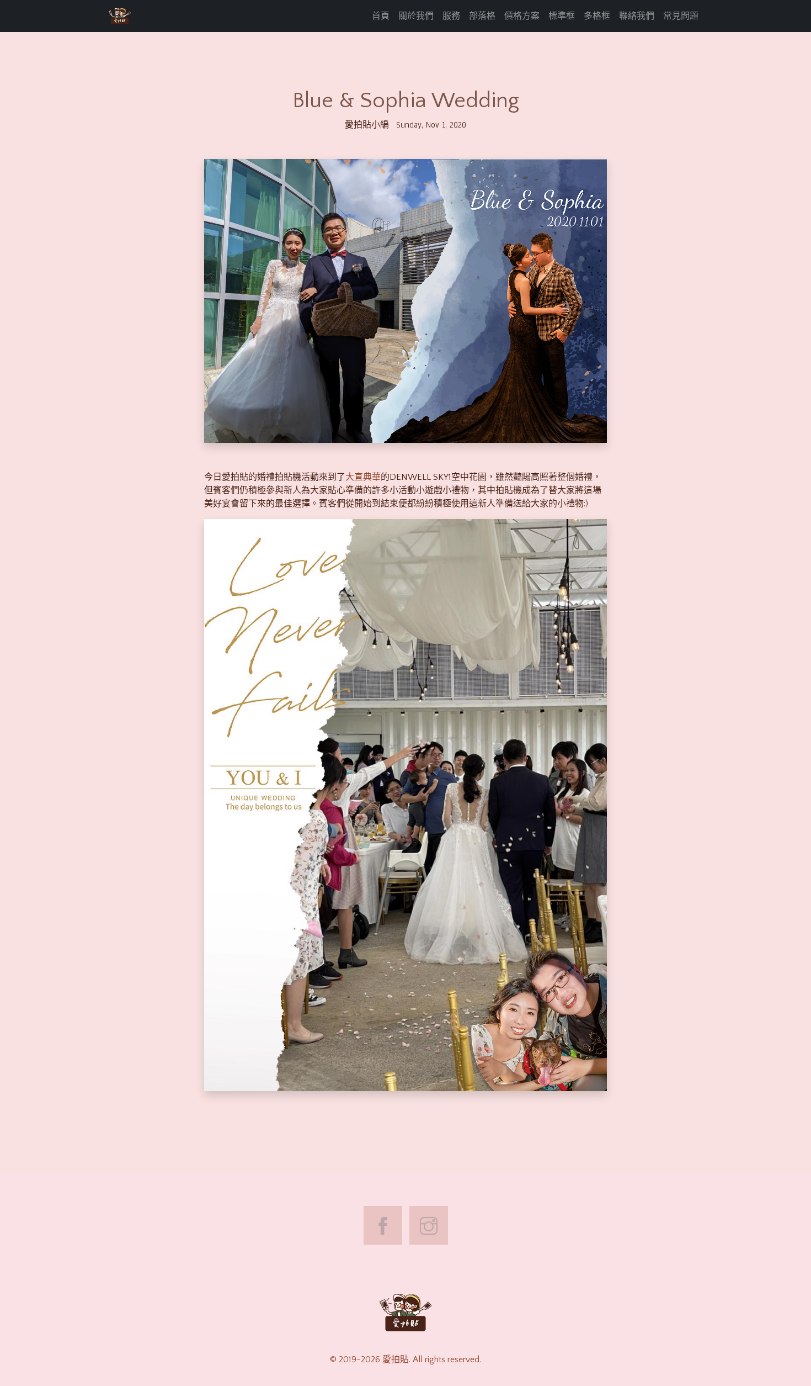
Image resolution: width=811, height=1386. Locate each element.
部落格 (482, 16)
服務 (451, 16)
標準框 (561, 16)
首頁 (381, 16)
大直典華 (363, 477)
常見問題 (680, 16)
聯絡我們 (636, 16)
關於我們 (416, 16)
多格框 (597, 16)
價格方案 (522, 16)
